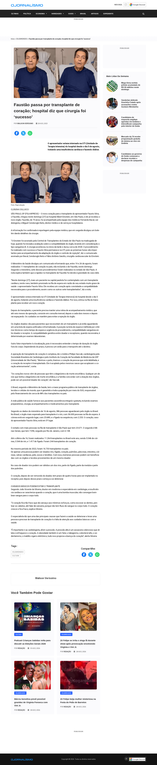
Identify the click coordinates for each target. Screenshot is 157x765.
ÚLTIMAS (14, 14)
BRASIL (83, 14)
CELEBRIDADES (21, 39)
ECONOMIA (40, 14)
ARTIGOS (94, 14)
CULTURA (15, 556)
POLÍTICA (27, 14)
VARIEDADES (56, 14)
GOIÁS (70, 14)
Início (13, 39)
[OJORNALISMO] (27, 5)
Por (19, 648)
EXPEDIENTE (108, 14)
